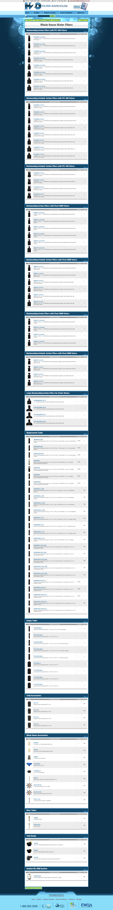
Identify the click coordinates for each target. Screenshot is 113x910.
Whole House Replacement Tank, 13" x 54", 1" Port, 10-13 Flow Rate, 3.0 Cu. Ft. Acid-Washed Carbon (55, 512)
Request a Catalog (49, 13)
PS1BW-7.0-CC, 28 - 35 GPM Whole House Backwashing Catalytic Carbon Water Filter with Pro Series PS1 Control (54, 156)
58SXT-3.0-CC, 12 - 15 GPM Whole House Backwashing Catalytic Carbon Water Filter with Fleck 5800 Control (54, 297)
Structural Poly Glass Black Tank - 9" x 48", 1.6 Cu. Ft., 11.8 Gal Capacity (50, 629)
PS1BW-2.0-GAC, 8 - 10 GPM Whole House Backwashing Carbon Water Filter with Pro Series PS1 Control (55, 53)
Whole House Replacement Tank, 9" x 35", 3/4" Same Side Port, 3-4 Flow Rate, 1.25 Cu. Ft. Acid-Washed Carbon (54, 547)
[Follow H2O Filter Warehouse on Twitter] (48, 906)
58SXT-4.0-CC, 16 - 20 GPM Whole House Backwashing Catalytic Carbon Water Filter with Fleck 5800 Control (54, 304)
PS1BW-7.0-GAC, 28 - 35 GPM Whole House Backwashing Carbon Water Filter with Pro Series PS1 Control (53, 88)
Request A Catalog (48, 899)
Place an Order (55, 20)
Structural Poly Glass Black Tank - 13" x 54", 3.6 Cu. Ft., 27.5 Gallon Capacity (51, 657)
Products (36, 13)
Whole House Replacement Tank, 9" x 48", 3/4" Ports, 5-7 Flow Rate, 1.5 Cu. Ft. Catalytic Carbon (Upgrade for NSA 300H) (53, 477)
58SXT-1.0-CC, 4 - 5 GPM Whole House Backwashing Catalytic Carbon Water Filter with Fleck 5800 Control (55, 269)
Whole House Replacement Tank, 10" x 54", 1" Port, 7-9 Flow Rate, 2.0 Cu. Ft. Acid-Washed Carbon (54, 505)
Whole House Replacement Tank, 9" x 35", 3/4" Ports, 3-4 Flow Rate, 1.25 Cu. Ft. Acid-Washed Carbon (55, 442)
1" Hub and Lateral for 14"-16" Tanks (42, 786)
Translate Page (83, 20)
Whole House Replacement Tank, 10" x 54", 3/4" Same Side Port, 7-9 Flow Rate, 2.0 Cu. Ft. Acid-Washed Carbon (54, 561)
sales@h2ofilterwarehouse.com (80, 1)
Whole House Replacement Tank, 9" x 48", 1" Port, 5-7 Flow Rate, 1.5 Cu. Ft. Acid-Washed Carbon (54, 498)
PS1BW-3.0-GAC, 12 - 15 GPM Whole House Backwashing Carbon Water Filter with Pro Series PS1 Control (53, 67)
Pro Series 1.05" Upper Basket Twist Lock (43, 744)
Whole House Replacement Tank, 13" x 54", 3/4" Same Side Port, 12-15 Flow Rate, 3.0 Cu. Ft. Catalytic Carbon (55, 611)
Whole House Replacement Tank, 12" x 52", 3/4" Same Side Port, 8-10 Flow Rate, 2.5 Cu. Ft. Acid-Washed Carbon (54, 568)
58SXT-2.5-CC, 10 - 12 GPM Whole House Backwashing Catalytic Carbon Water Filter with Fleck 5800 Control (54, 290)
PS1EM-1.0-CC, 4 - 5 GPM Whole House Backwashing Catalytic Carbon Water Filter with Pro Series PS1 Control (54, 175)
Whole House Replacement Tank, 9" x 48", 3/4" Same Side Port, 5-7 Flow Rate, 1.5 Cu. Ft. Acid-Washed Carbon (54, 554)
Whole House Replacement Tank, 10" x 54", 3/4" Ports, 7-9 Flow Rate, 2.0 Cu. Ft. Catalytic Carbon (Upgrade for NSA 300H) (54, 484)
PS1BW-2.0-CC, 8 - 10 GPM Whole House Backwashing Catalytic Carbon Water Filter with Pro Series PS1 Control (55, 121)
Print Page (29, 20)
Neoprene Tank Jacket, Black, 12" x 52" (42, 718)
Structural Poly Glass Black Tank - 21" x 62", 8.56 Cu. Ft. (46, 678)
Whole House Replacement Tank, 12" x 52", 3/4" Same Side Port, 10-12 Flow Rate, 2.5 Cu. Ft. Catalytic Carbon (55, 604)
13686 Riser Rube (38, 819)
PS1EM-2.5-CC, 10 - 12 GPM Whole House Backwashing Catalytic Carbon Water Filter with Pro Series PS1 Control (54, 196)
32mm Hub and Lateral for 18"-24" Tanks (43, 793)
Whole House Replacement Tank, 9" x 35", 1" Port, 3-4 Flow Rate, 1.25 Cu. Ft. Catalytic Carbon (55, 519)
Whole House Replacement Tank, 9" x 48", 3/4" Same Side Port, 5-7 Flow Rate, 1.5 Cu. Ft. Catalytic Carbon (54, 590)
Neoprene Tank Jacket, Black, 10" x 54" (42, 711)
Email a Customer (38, 20)
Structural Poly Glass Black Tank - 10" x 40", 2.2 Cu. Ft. (46, 636)
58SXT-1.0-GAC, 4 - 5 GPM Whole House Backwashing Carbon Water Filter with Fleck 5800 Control (54, 215)
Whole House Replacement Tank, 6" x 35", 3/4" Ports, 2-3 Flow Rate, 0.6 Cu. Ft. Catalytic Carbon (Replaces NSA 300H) (53, 463)
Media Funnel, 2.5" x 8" (39, 765)
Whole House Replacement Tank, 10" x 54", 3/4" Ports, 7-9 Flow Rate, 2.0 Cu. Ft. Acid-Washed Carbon (55, 456)
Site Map (79, 899)
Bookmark (47, 20)
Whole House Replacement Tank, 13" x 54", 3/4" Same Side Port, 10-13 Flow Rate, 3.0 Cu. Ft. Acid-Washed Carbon (55, 576)
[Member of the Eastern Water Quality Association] (85, 906)
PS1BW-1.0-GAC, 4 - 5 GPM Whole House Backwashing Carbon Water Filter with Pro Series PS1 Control (54, 39)
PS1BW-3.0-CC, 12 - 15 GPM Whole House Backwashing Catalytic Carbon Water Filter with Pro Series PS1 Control (54, 135)
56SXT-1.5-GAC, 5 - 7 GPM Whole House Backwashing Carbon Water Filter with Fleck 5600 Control (54, 329)
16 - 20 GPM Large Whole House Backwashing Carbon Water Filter (49, 402)
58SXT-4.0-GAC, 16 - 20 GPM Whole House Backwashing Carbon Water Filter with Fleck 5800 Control (55, 250)
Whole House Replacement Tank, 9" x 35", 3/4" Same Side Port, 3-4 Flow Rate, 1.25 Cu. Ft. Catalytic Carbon (54, 583)
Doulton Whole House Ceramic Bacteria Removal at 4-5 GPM (47, 877)
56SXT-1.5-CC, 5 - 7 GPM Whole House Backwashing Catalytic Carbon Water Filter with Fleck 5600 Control (55, 369)
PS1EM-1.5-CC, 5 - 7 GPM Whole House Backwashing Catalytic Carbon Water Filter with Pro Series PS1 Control (54, 182)
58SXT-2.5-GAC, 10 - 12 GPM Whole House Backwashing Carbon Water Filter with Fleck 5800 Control (55, 236)
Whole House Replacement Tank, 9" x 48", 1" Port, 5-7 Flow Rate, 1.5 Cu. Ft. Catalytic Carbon (55, 526)
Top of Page (38, 888)
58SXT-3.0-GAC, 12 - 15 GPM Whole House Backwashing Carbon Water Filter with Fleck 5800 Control (55, 243)
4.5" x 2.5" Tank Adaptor (39, 772)
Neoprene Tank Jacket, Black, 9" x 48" (42, 704)
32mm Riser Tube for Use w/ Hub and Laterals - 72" (45, 779)
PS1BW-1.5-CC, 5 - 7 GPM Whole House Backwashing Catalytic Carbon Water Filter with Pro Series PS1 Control (54, 114)
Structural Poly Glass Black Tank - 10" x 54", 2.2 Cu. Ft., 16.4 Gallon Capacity (51, 643)
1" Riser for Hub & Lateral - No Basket (42, 800)
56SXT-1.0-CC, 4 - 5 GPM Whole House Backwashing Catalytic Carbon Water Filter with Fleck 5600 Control (55, 362)
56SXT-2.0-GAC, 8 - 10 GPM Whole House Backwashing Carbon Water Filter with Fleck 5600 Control (54, 336)
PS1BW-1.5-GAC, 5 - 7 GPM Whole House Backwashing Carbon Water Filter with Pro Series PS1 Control (54, 46)
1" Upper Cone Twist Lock (39, 758)
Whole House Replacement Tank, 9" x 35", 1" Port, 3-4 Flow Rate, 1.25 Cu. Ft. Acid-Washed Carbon (54, 491)
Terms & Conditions (66, 13)
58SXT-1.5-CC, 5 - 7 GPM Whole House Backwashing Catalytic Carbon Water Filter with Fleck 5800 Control (55, 276)
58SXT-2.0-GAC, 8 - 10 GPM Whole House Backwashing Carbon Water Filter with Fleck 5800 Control (54, 229)
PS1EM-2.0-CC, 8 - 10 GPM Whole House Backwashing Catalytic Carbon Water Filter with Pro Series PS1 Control (55, 189)
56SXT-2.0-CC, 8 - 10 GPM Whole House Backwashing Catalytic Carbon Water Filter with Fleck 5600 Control (54, 376)
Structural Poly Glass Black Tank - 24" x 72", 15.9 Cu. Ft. (46, 686)
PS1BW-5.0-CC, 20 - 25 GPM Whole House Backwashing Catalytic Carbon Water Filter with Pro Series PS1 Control (54, 149)
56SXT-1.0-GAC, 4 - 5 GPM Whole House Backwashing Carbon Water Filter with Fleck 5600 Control (54, 322)
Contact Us (80, 13)
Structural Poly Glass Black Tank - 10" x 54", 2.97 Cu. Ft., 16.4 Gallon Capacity (51, 650)
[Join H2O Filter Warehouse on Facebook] (42, 906)
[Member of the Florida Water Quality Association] (71, 906)
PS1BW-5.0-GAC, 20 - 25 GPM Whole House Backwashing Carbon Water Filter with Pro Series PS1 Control (53, 81)
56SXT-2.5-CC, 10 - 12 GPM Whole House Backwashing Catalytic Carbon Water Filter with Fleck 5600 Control (54, 383)
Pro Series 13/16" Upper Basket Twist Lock (43, 751)
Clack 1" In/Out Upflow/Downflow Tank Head (44, 852)
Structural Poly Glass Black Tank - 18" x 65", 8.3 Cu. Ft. (46, 671)
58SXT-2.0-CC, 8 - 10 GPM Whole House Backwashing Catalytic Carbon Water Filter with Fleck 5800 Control (54, 283)
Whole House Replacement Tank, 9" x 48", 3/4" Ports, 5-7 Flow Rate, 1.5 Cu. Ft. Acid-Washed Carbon (54, 449)
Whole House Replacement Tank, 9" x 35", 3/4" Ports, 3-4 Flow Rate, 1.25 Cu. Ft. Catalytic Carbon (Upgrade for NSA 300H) (54, 470)
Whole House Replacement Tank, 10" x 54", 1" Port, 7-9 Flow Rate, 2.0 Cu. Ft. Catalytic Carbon (55, 533)
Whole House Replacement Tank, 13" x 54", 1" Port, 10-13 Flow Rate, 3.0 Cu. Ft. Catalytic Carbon (54, 540)
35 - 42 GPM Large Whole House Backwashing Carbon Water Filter (49, 423)
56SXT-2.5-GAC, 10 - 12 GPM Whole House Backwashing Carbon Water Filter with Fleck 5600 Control (55, 344)
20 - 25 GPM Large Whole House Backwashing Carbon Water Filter (49, 409)
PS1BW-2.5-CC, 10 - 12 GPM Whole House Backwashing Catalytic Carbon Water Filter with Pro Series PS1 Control (54, 128)
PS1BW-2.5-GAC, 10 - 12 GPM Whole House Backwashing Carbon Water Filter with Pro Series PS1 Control (53, 60)
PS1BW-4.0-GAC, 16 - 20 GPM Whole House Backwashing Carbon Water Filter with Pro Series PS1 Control (53, 74)
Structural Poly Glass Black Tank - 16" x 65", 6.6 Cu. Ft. (46, 664)
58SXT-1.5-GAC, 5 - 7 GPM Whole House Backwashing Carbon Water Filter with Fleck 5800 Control (54, 222)
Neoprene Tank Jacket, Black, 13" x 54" (42, 725)
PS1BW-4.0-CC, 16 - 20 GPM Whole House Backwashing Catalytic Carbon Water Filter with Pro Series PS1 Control (54, 142)
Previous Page (30, 888)
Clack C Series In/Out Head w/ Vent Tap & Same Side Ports (47, 859)
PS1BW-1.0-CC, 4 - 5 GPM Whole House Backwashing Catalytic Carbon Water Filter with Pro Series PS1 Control (54, 107)
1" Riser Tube (37, 826)
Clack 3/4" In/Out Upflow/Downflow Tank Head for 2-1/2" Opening (48, 844)
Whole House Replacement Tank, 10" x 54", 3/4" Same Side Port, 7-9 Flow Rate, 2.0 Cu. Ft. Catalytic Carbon (54, 597)
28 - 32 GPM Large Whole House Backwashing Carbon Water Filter (49, 416)
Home (27, 13)
